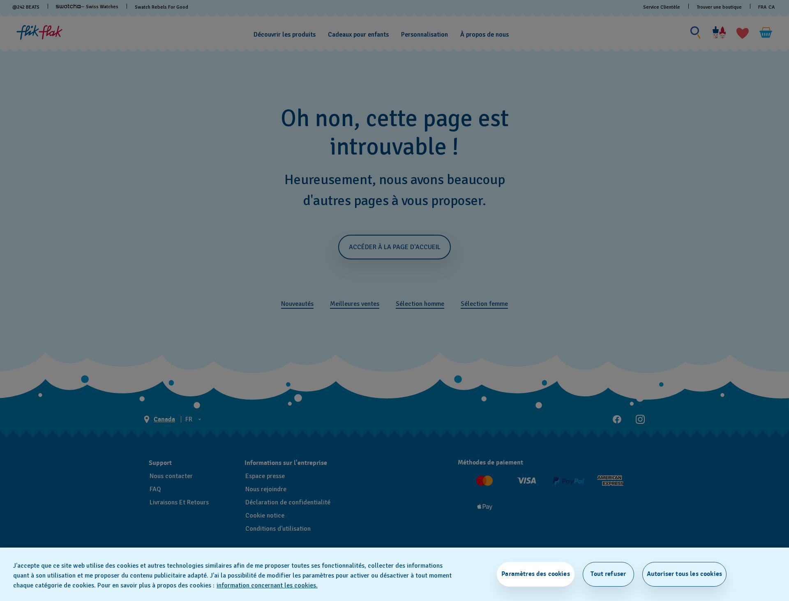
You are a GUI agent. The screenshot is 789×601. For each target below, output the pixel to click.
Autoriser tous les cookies (684, 574)
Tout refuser (608, 574)
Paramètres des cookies (535, 574)
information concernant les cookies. (267, 585)
